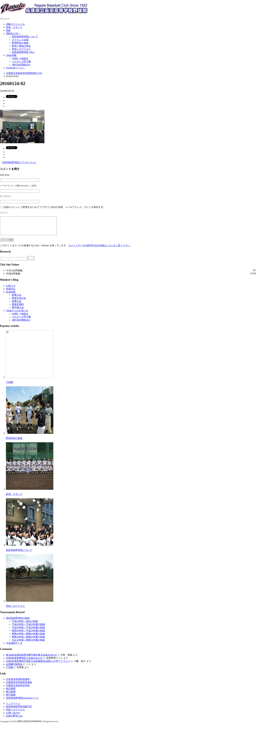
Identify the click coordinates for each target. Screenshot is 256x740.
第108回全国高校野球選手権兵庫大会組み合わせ (31, 655)
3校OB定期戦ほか (21, 64)
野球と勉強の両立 (21, 46)
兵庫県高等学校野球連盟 (19, 682)
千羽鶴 (9, 382)
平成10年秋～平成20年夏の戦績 (28, 627)
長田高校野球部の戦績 (18, 618)
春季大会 (16, 301)
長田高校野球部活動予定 (19, 706)
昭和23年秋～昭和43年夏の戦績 (28, 637)
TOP (24, 73)
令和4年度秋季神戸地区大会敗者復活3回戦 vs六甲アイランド (38, 661)
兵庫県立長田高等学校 (18, 685)
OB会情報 (11, 55)
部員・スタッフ (14, 27)
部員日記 (10, 288)
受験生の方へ (13, 33)
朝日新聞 (10, 688)
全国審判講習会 (14, 664)
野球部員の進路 (20, 43)
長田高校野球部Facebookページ (22, 698)
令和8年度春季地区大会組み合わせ (24, 658)
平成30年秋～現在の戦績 (25, 621)
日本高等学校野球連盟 (18, 679)
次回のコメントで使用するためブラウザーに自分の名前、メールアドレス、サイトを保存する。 (54, 207)
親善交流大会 (19, 298)
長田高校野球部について (25, 36)
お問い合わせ (13, 713)
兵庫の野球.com (14, 716)
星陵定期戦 (18, 304)
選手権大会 (18, 307)
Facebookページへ (15, 67)
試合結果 (10, 292)
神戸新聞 (10, 695)
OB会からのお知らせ (17, 310)
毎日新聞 (10, 691)
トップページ (13, 703)
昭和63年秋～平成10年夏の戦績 (28, 630)
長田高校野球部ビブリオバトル (19, 162)
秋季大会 (16, 295)
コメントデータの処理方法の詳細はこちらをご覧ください (99, 245)
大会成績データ (14, 643)
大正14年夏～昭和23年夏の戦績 (28, 640)
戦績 (8, 30)
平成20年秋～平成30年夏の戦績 (28, 624)
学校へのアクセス (21, 49)
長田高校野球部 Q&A (23, 52)
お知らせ (10, 285)
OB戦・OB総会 (20, 58)
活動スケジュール (15, 24)
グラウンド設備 (20, 39)
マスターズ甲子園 (21, 61)
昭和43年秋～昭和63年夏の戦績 (28, 633)
